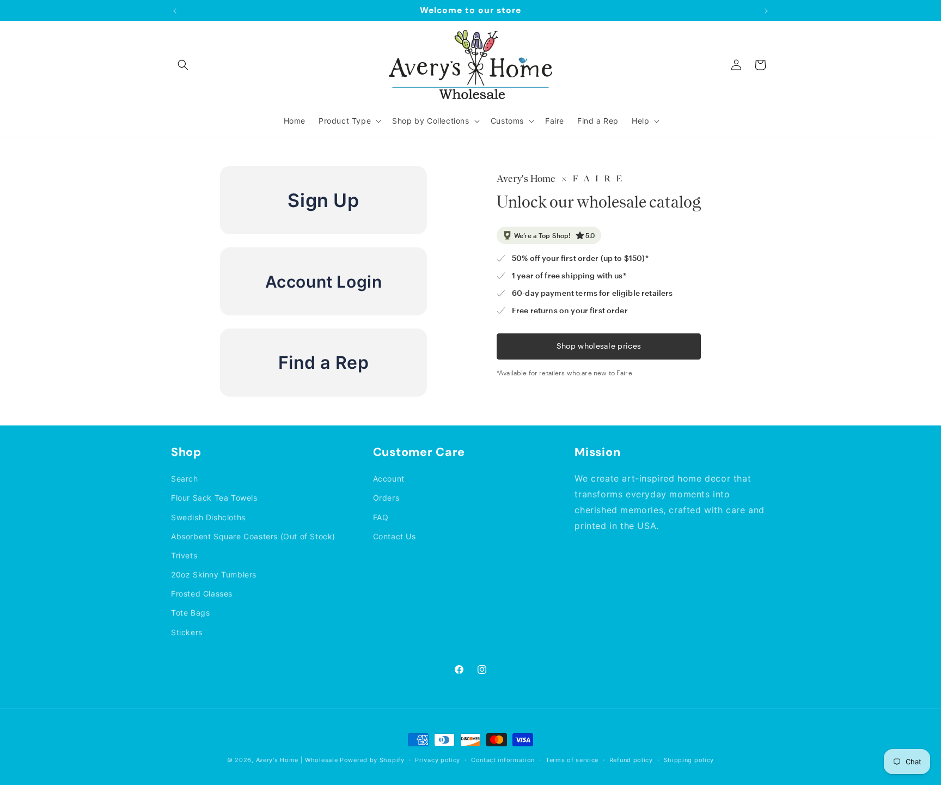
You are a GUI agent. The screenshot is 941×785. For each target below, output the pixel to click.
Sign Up (323, 200)
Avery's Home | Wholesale (297, 760)
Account (389, 478)
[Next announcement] (766, 11)
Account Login (323, 281)
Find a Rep (323, 362)
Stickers (187, 632)
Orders (386, 497)
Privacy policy (437, 760)
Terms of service (572, 760)
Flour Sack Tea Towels (214, 497)
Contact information (503, 760)
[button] (183, 65)
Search (184, 478)
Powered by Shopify (372, 760)
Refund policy (631, 760)
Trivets (184, 555)
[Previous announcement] (175, 11)
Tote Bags (190, 612)
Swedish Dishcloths (208, 517)
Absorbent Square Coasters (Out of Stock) (253, 536)
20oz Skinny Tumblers (213, 574)
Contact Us (394, 536)
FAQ (381, 517)
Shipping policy (689, 760)
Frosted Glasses (202, 593)
